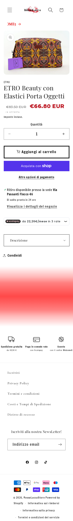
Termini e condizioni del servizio (39, 517)
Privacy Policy (18, 383)
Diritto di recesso (21, 414)
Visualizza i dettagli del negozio (32, 206)
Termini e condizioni (23, 393)
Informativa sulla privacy (39, 510)
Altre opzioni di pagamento (36, 177)
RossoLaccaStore (34, 498)
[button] (9, 10)
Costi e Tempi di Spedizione (29, 404)
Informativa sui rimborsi (43, 503)
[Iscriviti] (60, 444)
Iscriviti (13, 373)
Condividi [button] (14, 255)
